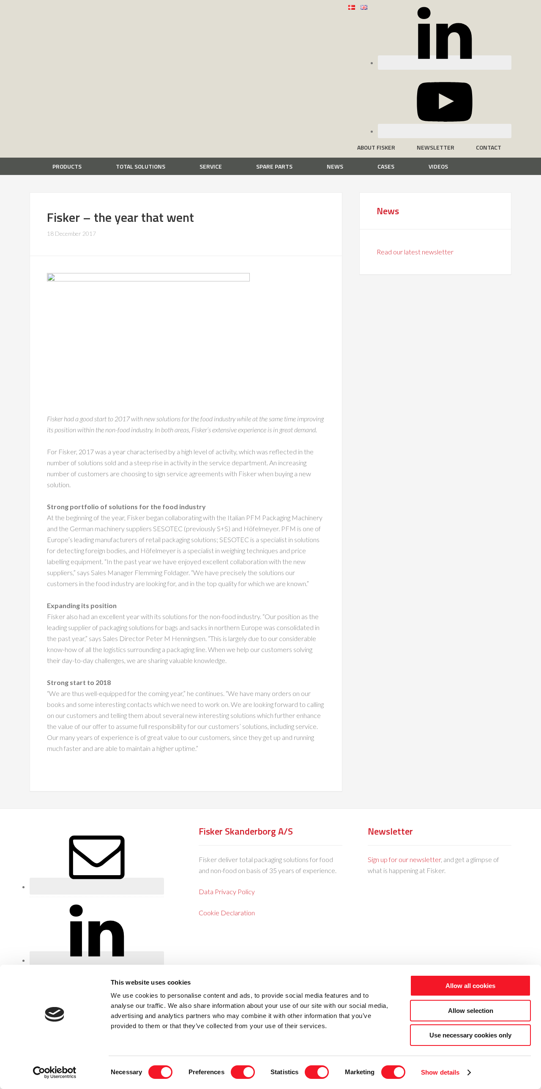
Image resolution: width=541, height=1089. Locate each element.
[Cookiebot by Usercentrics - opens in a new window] (55, 1072)
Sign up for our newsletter (404, 859)
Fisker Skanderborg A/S (97, 12)
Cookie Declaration (227, 913)
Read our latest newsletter (415, 252)
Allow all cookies (470, 985)
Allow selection (470, 1010)
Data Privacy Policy (227, 891)
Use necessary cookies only (470, 1035)
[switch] (243, 1072)
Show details (440, 1072)
